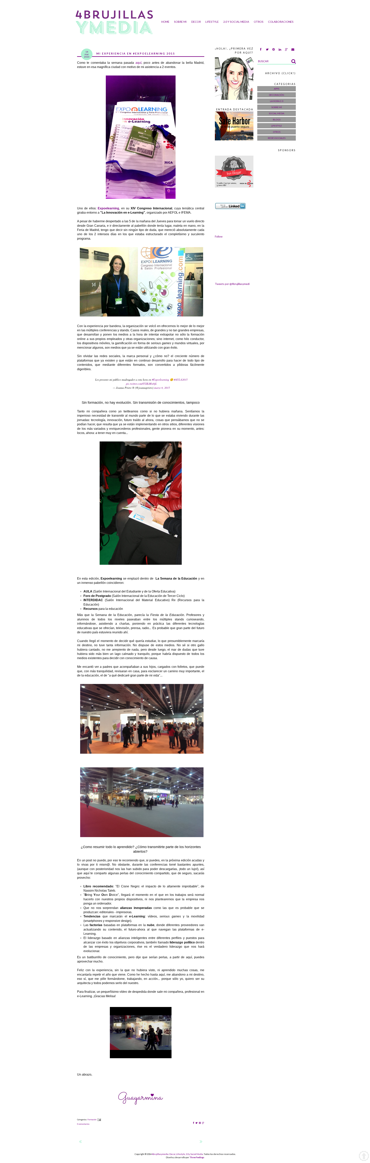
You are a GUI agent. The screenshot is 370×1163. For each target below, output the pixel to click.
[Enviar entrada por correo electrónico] (99, 1119)
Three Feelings (196, 1157)
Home (165, 21)
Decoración (276, 94)
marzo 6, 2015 (162, 387)
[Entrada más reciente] (80, 1142)
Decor (196, 21)
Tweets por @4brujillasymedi (232, 283)
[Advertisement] (272, 217)
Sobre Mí (276, 107)
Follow (219, 236)
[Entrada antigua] (201, 1142)
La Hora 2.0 (276, 101)
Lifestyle (212, 21)
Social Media (276, 113)
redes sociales (276, 138)
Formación (92, 1119)
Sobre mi (180, 21)
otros (258, 21)
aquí (138, 62)
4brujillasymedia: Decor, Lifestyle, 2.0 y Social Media (177, 1154)
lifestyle (276, 125)
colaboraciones (280, 21)
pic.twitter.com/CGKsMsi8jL (141, 383)
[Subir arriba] (364, 1156)
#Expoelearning (160, 379)
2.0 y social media (236, 21)
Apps (276, 88)
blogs (276, 119)
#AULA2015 (181, 379)
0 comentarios (83, 1124)
